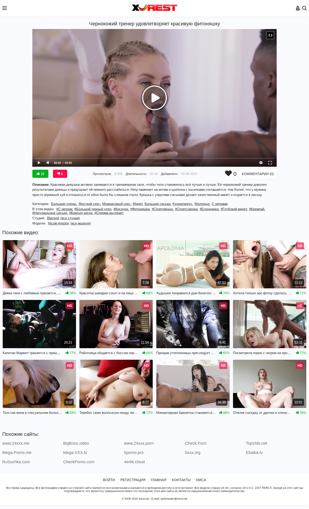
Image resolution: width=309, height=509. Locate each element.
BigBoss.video (76, 443)
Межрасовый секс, (116, 204)
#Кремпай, (257, 209)
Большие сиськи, (158, 204)
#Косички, (121, 209)
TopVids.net (256, 443)
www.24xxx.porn (139, 443)
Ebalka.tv (254, 452)
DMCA (201, 480)
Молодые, (202, 204)
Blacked (53, 218)
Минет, (138, 204)
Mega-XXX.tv (75, 452)
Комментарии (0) (258, 174)
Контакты (181, 480)
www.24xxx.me (15, 443)
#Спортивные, (163, 209)
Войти (109, 480)
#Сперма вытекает (109, 213)
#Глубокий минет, (234, 209)
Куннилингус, (183, 204)
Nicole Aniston (58, 223)
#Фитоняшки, (140, 209)
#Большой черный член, (93, 209)
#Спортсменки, (186, 209)
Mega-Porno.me (16, 452)
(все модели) (80, 223)
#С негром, (64, 209)
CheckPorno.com (78, 462)
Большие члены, (64, 204)
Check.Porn (195, 443)
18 (42, 174)
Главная (158, 480)
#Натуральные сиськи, (50, 213)
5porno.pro (134, 452)
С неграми (220, 204)
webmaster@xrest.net (174, 498)
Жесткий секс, (89, 204)
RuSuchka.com (16, 462)
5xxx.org (192, 452)
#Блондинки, (209, 209)
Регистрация (132, 480)
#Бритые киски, (81, 213)
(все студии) (70, 218)
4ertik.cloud (134, 462)
